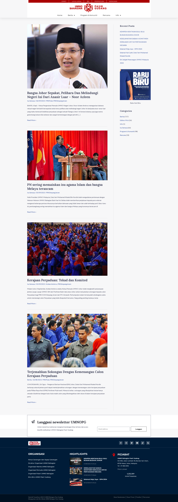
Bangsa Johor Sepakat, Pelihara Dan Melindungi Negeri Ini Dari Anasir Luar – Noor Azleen (62, 95)
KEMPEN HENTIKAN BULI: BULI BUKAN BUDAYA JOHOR (95, 459)
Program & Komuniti (88, 15)
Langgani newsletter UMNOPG (61, 422)
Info (117, 15)
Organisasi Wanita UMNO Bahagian (41, 467)
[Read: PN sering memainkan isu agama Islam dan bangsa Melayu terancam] (67, 155)
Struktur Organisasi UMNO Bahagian (41, 463)
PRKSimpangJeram (60, 101)
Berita (70, 15)
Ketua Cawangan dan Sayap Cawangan (42, 460)
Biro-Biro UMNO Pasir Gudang (39, 477)
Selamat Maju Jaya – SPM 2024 (131, 49)
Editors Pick (124, 120)
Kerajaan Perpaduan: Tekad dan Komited (57, 280)
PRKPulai (49, 101)
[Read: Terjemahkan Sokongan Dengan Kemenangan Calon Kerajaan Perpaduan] (67, 340)
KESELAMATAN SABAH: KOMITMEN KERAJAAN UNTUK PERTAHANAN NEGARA (134, 42)
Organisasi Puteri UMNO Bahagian (41, 474)
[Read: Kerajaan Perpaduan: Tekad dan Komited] (67, 249)
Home (59, 15)
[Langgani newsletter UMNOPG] (33, 421)
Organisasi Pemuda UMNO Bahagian (42, 470)
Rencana (106, 15)
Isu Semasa (31, 101)
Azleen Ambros (51, 284)
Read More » (31, 120)
